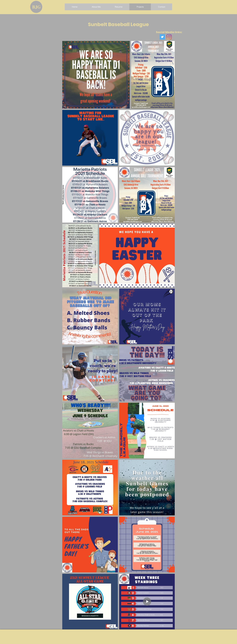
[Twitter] (162, 37)
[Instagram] (169, 37)
